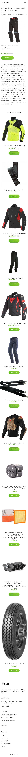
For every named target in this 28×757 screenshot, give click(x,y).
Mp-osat (3, 723)
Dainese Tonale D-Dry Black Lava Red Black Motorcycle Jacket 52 (14, 234)
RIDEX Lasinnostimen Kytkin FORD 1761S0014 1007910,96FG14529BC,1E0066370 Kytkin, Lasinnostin (14, 488)
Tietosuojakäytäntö (6, 743)
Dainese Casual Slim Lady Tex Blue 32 (14, 366)
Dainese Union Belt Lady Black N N (14, 190)
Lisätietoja (7, 57)
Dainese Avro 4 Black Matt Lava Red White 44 (14, 323)
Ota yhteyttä (4, 738)
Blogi (2, 735)
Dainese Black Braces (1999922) (14, 400)
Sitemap (3, 746)
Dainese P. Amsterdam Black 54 (14, 278)
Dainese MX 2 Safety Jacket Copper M (14, 443)
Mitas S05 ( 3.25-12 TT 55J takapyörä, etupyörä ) (14, 664)
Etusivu (3, 12)
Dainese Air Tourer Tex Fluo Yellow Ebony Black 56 (14, 146)
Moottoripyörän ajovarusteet (8, 714)
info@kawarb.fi (5, 706)
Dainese (17, 45)
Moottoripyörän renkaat (7, 717)
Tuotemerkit (11, 45)
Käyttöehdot (4, 740)
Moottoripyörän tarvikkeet (8, 720)
